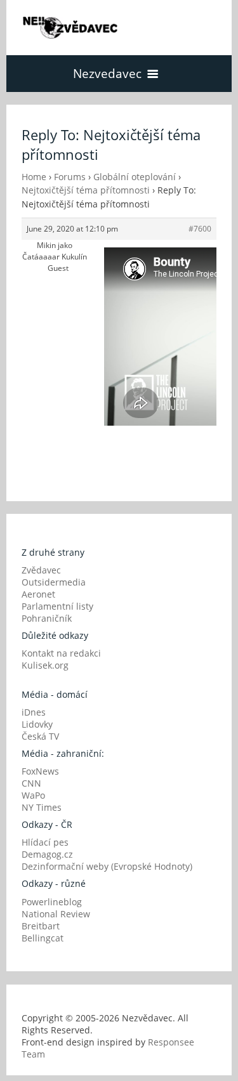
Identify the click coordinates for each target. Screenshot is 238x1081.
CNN (31, 783)
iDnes (34, 712)
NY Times (42, 807)
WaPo (33, 795)
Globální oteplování (134, 177)
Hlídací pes (45, 842)
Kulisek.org (45, 665)
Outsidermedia (54, 582)
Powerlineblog (52, 902)
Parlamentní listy (57, 606)
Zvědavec (41, 570)
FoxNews (40, 771)
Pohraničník (47, 618)
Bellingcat (42, 938)
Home (34, 177)
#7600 (199, 228)
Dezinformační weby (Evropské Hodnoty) (107, 866)
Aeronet (38, 594)
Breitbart (41, 926)
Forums (70, 177)
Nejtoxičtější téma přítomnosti (86, 190)
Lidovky (37, 724)
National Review (56, 914)
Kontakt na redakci (61, 653)
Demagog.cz (47, 854)
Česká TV (40, 736)
